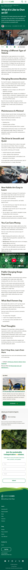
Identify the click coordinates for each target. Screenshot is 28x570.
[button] (25, 1)
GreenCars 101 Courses (8, 5)
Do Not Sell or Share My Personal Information (14, 568)
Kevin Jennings (8, 26)
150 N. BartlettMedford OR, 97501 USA (6, 554)
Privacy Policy (14, 566)
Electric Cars (16, 5)
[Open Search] (22, 1)
